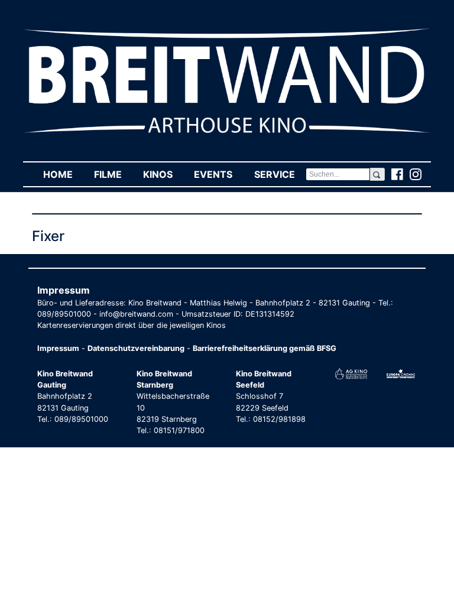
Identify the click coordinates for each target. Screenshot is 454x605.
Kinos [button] (163, 174)
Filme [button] (113, 174)
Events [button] (218, 174)
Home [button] (63, 174)
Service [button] (279, 174)
